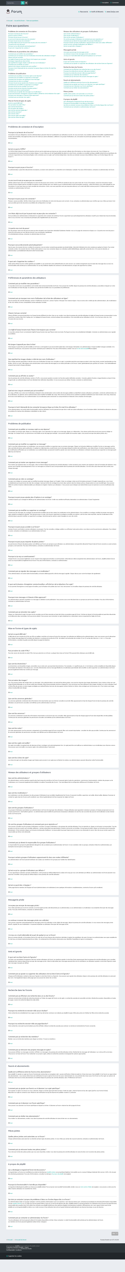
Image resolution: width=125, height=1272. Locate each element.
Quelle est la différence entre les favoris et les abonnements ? (81, 82)
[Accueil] (14, 12)
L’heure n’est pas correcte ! (15, 57)
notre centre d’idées (86, 1187)
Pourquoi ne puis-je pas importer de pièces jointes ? (23, 88)
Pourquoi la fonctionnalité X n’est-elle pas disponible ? (79, 103)
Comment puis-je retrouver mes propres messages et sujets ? (81, 76)
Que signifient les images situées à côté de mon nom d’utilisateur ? (27, 62)
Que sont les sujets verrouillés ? (17, 115)
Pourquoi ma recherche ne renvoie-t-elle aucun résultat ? (79, 71)
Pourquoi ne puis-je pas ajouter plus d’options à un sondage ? (25, 83)
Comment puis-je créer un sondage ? (18, 81)
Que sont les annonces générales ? (18, 110)
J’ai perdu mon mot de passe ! (16, 44)
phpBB (17, 1246)
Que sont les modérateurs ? (71, 35)
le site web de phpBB (83, 348)
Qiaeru (27, 1247)
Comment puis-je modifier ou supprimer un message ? (23, 77)
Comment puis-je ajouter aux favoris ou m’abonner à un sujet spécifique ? (84, 84)
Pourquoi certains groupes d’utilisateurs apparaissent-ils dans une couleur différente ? (88, 42)
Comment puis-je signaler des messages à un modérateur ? (25, 91)
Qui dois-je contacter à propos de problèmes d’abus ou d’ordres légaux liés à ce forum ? (89, 105)
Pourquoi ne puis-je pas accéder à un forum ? (21, 86)
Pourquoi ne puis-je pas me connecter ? (19, 40)
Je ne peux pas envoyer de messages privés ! (76, 52)
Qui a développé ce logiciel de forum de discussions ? (79, 101)
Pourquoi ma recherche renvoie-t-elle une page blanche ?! (80, 73)
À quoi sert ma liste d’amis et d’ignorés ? (75, 61)
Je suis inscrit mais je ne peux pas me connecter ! (21, 39)
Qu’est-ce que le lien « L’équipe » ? (73, 46)
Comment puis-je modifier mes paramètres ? (20, 54)
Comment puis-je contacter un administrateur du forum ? (80, 107)
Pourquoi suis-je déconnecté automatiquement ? (22, 46)
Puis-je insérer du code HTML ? (17, 104)
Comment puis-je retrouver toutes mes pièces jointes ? (79, 95)
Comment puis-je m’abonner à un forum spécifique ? (78, 86)
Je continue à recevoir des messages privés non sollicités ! (80, 54)
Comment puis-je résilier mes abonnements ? (76, 87)
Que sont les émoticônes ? (15, 106)
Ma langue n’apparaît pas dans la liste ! (19, 61)
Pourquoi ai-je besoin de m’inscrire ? (18, 33)
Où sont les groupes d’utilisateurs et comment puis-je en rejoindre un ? (83, 39)
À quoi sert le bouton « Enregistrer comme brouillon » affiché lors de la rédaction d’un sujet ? (34, 93)
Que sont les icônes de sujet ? (16, 117)
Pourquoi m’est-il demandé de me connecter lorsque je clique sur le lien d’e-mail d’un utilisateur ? (32, 69)
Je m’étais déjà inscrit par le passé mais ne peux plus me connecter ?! (27, 42)
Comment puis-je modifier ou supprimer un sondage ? (23, 84)
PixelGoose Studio (26, 1248)
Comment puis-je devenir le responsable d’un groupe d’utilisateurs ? (83, 40)
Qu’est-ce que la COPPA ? (15, 35)
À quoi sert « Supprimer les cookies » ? (19, 48)
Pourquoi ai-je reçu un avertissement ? (19, 90)
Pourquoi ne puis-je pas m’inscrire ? (18, 37)
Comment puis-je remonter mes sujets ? (19, 97)
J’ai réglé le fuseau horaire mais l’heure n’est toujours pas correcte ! (27, 59)
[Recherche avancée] (26, 3)
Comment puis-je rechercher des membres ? (76, 74)
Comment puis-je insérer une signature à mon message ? (24, 79)
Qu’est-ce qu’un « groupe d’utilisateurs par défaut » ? (78, 44)
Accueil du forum (21, 1240)
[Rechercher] (22, 3)
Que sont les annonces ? (15, 112)
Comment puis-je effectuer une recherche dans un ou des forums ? (82, 69)
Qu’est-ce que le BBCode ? (15, 103)
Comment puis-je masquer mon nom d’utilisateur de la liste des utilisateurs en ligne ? (32, 55)
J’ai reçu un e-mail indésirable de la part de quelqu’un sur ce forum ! (82, 55)
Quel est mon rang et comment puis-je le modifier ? (22, 66)
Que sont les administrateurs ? (72, 33)
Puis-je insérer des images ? (16, 108)
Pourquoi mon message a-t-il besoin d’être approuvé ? (23, 95)
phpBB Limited (51, 1172)
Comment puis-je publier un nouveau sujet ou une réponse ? (25, 75)
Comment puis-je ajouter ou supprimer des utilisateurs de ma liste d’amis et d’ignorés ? (88, 63)
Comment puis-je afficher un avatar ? (18, 64)
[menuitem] (114, 2)
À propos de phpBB (57, 1174)
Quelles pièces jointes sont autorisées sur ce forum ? (78, 93)
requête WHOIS (16, 1203)
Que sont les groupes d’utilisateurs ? (74, 37)
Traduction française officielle (14, 1247)
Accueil (10, 1240)
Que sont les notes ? (14, 113)
